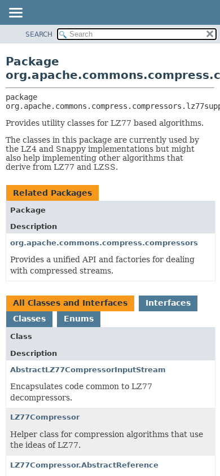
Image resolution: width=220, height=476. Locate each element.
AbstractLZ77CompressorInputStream (88, 369)
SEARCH (38, 34)
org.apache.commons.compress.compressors (104, 243)
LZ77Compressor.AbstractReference (84, 465)
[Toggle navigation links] (15, 13)
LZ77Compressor (45, 417)
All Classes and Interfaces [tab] (70, 302)
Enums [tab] (79, 318)
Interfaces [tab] (168, 302)
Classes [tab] (29, 318)
